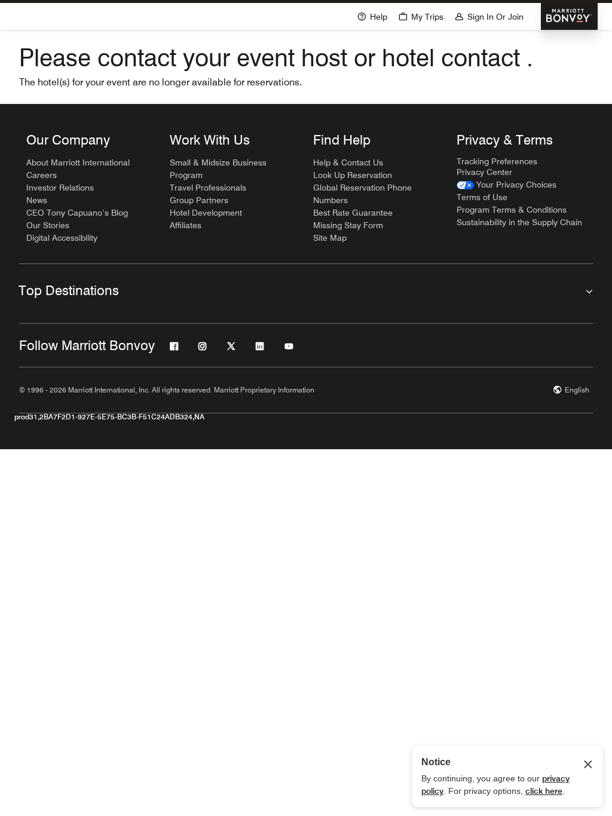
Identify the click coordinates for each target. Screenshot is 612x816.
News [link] (36, 200)
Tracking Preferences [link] (497, 161)
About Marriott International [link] (78, 162)
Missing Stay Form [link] (348, 225)
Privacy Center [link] (484, 172)
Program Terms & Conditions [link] (512, 209)
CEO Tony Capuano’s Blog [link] (77, 212)
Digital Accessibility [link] (61, 238)
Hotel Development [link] (206, 212)
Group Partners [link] (199, 200)
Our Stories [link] (47, 225)
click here (543, 791)
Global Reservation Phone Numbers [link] (362, 194)
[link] (506, 185)
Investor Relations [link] (60, 187)
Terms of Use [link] (482, 197)
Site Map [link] (330, 238)
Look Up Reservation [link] (352, 175)
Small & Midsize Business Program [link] (218, 169)
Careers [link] (41, 175)
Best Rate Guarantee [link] (353, 212)
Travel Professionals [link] (208, 187)
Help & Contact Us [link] (348, 162)
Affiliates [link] (185, 225)
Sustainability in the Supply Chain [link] (519, 222)
